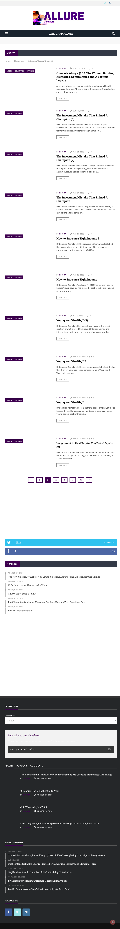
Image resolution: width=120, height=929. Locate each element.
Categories (10, 715)
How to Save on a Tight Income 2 (77, 238)
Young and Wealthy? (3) (72, 320)
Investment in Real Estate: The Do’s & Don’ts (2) (84, 445)
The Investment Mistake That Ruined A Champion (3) (82, 117)
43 (81, 480)
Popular (21, 765)
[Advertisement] (61, 511)
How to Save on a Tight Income (76, 279)
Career (9, 71)
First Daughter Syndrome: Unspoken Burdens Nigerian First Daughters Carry (59, 823)
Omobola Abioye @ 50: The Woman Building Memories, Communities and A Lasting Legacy (85, 76)
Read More (62, 99)
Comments (36, 765)
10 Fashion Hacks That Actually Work (23, 42)
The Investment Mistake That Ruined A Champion (82, 199)
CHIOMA (62, 68)
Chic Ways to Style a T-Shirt (34, 807)
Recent (9, 765)
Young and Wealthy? (70, 402)
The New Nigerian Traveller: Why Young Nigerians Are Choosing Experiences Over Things (49, 38)
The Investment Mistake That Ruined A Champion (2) (82, 158)
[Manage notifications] (112, 922)
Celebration (19, 71)
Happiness (30, 71)
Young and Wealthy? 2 (71, 361)
